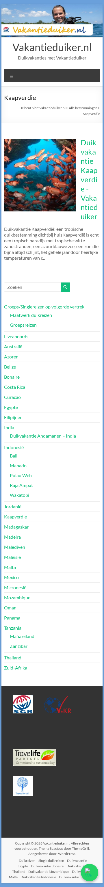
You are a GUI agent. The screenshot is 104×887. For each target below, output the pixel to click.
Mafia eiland (22, 636)
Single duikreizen (51, 860)
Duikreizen (27, 860)
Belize (10, 366)
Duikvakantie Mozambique (48, 871)
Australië (13, 346)
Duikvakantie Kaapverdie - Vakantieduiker (89, 179)
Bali (13, 455)
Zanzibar (18, 646)
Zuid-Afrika (15, 667)
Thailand (12, 657)
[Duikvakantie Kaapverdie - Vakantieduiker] (40, 142)
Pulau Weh (21, 475)
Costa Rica (14, 387)
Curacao (12, 397)
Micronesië (15, 587)
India (9, 427)
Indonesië (14, 447)
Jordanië (12, 506)
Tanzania (12, 628)
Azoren (11, 356)
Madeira (12, 537)
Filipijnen (13, 417)
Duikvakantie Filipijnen (76, 877)
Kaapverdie (15, 516)
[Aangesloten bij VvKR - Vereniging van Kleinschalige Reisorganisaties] (57, 697)
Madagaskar (16, 526)
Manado (18, 465)
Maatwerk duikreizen (31, 315)
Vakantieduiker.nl (52, 47)
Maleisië (12, 557)
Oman (10, 607)
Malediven (14, 547)
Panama (12, 617)
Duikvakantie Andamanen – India (43, 435)
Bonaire (12, 377)
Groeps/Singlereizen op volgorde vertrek (44, 306)
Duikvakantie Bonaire (47, 866)
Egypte (11, 407)
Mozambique (17, 597)
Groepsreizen (23, 325)
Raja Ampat (21, 485)
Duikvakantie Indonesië (38, 877)
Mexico (11, 577)
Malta (10, 567)
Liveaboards (16, 336)
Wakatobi (19, 495)
